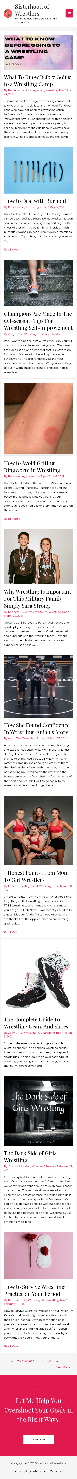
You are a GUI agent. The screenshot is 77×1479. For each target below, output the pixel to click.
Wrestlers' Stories (36, 612)
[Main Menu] (69, 13)
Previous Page (23, 1361)
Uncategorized (34, 90)
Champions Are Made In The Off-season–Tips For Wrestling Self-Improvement (38, 320)
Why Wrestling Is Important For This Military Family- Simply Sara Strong (37, 598)
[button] (38, 1439)
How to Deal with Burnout (35, 200)
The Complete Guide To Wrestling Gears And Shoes (36, 1023)
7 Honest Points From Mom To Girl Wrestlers (36, 876)
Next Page (65, 1367)
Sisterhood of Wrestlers (32, 9)
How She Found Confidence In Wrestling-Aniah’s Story (36, 728)
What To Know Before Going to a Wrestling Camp (37, 80)
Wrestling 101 (32, 1032)
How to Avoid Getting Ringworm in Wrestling (32, 466)
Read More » (12, 249)
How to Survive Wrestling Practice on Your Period (34, 1290)
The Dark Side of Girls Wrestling (30, 1156)
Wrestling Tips (54, 90)
